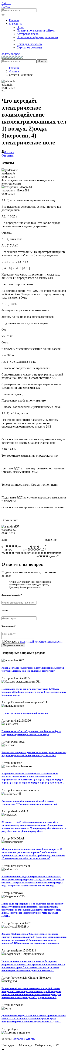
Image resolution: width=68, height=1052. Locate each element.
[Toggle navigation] (3, 14)
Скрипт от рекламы (29, 47)
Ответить (8, 155)
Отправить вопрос (13, 645)
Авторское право (28, 33)
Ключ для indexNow (29, 44)
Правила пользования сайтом (36, 30)
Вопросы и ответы (23, 1038)
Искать (42, 61)
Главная (14, 20)
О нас (20, 27)
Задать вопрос (11, 53)
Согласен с (34, 641)
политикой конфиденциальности (41, 641)
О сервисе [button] (15, 23)
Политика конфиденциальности (37, 37)
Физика (14, 71)
